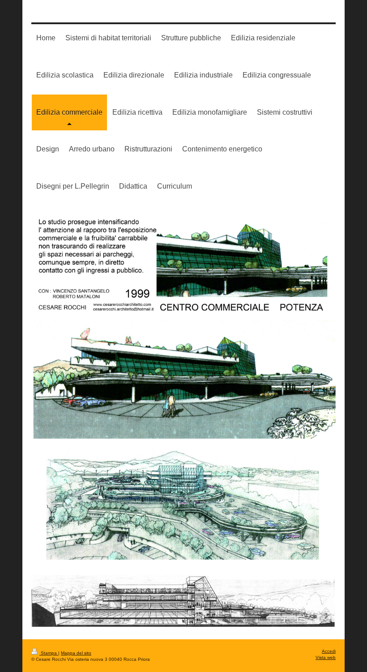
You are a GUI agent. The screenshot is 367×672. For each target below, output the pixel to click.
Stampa (48, 652)
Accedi (329, 651)
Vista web (326, 657)
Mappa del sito (76, 652)
